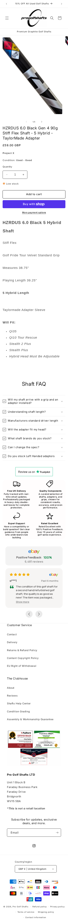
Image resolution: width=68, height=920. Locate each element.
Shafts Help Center (19, 703)
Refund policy (39, 906)
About (10, 687)
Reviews (12, 695)
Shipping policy (46, 912)
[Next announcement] (61, 4)
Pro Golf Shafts (20, 906)
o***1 (13, 581)
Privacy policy (57, 906)
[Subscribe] (57, 833)
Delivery (12, 642)
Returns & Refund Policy (22, 650)
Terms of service (25, 912)
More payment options (34, 212)
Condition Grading (18, 711)
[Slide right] (42, 122)
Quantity (7, 166)
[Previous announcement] (6, 4)
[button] (7, 18)
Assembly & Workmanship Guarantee (30, 719)
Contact (12, 634)
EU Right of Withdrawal (21, 665)
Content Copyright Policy (23, 658)
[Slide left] (26, 122)
